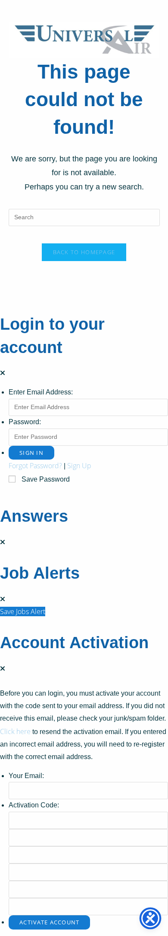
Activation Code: (34, 805)
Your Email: (26, 775)
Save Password (46, 479)
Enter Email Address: (41, 392)
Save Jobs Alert (22, 611)
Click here (15, 731)
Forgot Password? (35, 465)
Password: (25, 421)
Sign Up (79, 465)
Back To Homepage (84, 252)
